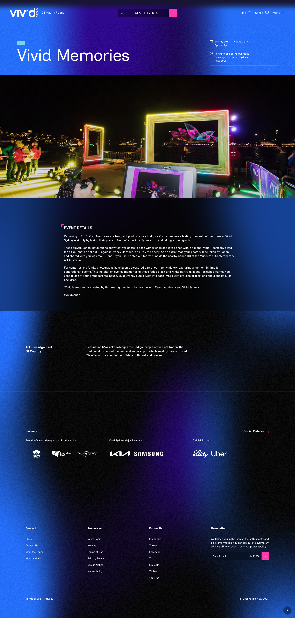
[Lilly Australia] (200, 454)
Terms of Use (95, 552)
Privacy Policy (95, 558)
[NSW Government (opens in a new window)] (36, 454)
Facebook (154, 552)
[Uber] (219, 454)
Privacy (48, 599)
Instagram (155, 539)
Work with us (33, 558)
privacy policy (258, 546)
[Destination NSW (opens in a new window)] (61, 454)
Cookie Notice (95, 565)
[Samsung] (148, 454)
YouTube (154, 578)
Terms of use (33, 599)
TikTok (153, 571)
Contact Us (32, 545)
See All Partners (254, 431)
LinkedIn (154, 565)
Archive (91, 545)
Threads (154, 545)
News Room (94, 539)
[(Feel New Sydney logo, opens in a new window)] (86, 454)
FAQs (29, 539)
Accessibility (94, 571)
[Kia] (120, 454)
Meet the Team (34, 552)
